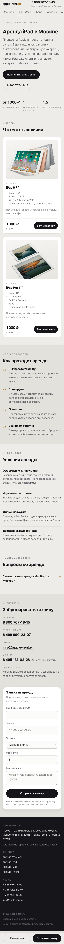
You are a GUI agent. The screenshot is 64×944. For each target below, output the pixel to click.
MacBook (8, 12)
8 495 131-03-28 (16, 660)
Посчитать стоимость (21, 74)
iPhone (38, 12)
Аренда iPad (10, 862)
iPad (19, 12)
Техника (10, 738)
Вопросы (51, 12)
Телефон (10, 723)
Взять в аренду (46, 225)
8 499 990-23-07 (17, 635)
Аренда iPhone (11, 871)
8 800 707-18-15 (46, 4)
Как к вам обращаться (18, 708)
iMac (28, 12)
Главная (7, 22)
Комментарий (13, 768)
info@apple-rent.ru (18, 647)
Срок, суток (12, 753)
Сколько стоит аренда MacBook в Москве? (26, 579)
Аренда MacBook (12, 857)
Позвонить (17, 938)
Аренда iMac (10, 866)
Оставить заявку (47, 938)
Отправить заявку (32, 793)
